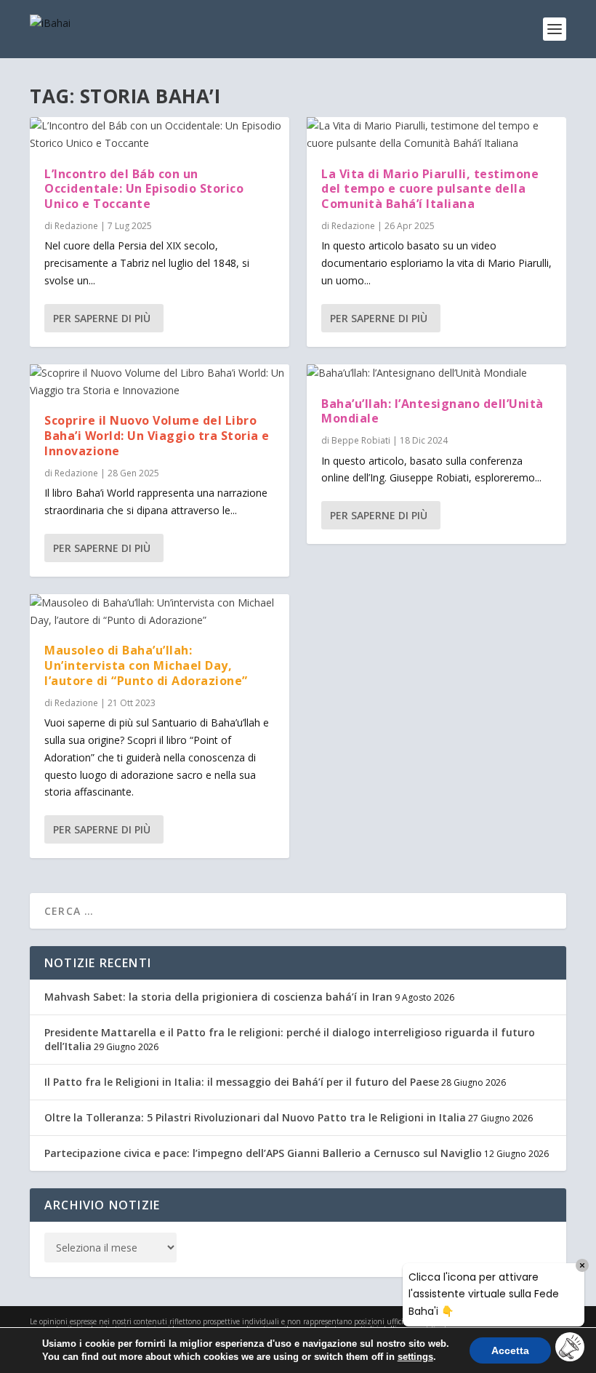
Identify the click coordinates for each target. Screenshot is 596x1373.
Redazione (76, 226)
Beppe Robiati (360, 440)
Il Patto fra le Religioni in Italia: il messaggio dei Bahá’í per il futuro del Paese (241, 1082)
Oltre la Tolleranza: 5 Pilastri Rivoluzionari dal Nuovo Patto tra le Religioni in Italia (255, 1117)
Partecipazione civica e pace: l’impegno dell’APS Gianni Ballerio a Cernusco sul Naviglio (263, 1153)
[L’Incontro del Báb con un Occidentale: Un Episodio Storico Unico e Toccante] (159, 134)
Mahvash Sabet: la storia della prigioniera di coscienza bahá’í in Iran (218, 997)
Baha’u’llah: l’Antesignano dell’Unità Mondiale (432, 411)
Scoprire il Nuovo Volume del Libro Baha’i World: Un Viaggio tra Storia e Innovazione (157, 435)
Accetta (510, 1350)
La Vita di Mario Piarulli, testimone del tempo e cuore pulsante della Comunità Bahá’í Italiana (430, 189)
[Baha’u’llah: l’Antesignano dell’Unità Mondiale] (436, 373)
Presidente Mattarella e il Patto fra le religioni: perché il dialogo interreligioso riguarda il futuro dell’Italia (289, 1038)
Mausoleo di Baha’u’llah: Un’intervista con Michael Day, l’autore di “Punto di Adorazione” (146, 665)
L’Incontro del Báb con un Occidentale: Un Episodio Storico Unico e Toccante (143, 189)
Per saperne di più (101, 318)
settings (415, 1356)
